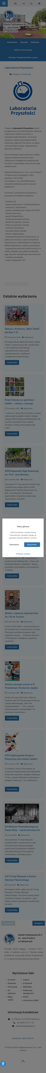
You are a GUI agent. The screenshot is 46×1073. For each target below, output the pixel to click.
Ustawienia (14, 544)
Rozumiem (32, 544)
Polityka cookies (23, 554)
